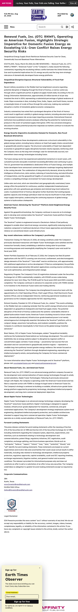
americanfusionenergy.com (45, 363)
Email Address (11, 592)
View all (73, 3)
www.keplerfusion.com (22, 363)
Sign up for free (22, 601)
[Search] (62, 27)
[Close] (40, 568)
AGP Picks (6, 3)
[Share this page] (72, 27)
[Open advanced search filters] (66, 27)
